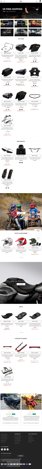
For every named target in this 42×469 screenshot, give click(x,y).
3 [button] (21, 257)
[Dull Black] (33, 108)
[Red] (8, 164)
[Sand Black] (9, 60)
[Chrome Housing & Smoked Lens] (38, 361)
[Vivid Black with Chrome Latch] (19, 84)
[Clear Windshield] (36, 85)
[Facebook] (2, 449)
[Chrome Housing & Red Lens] (36, 361)
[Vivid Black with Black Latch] (17, 84)
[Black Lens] (22, 360)
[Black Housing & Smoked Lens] (33, 361)
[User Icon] (36, 1)
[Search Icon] (4, 1)
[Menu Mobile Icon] (1, 1)
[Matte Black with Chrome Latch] (21, 84)
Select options (7, 53)
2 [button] (20, 257)
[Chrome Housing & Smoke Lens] (10, 384)
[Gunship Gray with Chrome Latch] (23, 84)
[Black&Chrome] (7, 60)
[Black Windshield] (33, 85)
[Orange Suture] (6, 328)
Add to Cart (21, 53)
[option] (7, 245)
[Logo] (21, 1)
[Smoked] (6, 164)
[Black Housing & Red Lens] (31, 361)
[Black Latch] (36, 61)
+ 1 (25, 84)
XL (8, 246)
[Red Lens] (5, 361)
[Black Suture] (8, 328)
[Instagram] (5, 449)
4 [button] (22, 257)
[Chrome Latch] (33, 61)
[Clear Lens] (9, 361)
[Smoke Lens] (7, 361)
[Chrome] (36, 108)
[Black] (5, 60)
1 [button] (19, 257)
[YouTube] (8, 449)
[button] (20, 428)
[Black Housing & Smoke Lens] (8, 384)
